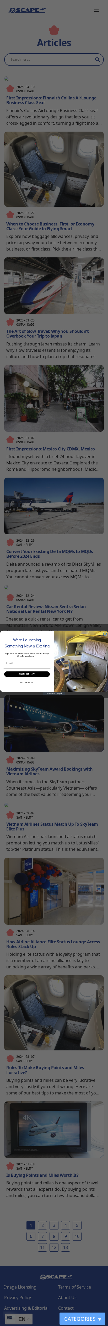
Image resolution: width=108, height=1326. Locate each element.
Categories (82, 1318)
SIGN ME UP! (27, 674)
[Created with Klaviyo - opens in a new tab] (54, 693)
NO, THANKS (27, 682)
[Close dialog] (105, 634)
